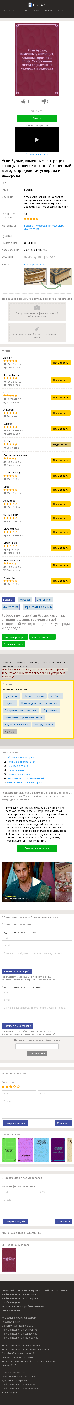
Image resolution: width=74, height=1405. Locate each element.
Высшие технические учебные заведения (23, 1306)
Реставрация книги (35, 264)
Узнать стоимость (42, 637)
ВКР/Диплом (55, 225)
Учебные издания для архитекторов (20, 1388)
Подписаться (37, 1053)
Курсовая (41, 225)
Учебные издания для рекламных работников (25, 1349)
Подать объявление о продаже (21, 987)
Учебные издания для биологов (18, 1384)
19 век (48, 10)
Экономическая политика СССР (18, 1325)
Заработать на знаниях (38, 607)
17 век (23, 10)
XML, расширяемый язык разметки (19, 1317)
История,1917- (9, 1365)
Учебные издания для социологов (19, 1333)
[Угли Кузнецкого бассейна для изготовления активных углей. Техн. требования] (58, 1150)
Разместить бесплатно (17, 1026)
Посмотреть (60, 362)
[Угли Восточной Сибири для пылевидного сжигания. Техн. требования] (41, 1150)
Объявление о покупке (20, 757)
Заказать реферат (14, 637)
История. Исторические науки (17, 1357)
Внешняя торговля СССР (14, 1372)
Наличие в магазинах (19, 774)
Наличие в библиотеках (21, 761)
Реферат (29, 225)
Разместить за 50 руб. (17, 971)
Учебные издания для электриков (19, 1294)
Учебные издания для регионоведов (21, 1345)
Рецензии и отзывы (18, 765)
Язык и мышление (11, 1310)
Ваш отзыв (8, 1082)
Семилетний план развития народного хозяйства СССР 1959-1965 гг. (37, 1290)
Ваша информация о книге (18, 1186)
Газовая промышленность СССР (18, 1376)
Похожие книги (16, 770)
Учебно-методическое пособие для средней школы (28, 1361)
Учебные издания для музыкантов (19, 1329)
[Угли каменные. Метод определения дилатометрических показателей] (25, 1150)
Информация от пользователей (26, 778)
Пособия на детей (11, 1302)
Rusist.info (39, 5)
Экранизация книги (37, 154)
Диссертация (31, 229)
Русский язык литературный (16, 1380)
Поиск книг (8, 10)
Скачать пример (13, 644)
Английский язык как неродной (18, 1353)
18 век (36, 10)
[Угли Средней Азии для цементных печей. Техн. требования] (9, 1150)
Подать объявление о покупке (21, 932)
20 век (61, 10)
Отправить (63, 1123)
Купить (36, 118)
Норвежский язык (11, 1321)
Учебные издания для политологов (20, 1337)
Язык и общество (10, 1392)
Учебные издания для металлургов (20, 1298)
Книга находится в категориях (25, 782)
